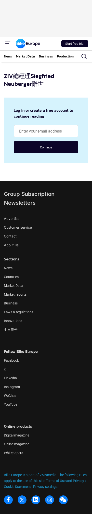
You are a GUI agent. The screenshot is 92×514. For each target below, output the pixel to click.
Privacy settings (45, 487)
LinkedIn (10, 378)
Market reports (15, 294)
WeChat (10, 396)
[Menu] (8, 43)
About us (11, 245)
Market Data (13, 286)
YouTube (10, 404)
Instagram (12, 387)
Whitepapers (13, 453)
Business (11, 303)
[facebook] (8, 499)
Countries (11, 277)
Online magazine (16, 444)
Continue (46, 147)
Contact (10, 236)
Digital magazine (16, 435)
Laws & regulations (18, 312)
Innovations (13, 321)
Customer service (18, 227)
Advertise (11, 218)
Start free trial (74, 43)
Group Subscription (29, 194)
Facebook (11, 360)
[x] (22, 499)
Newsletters (20, 203)
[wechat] (63, 499)
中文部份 (11, 330)
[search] (84, 56)
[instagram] (49, 499)
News (8, 268)
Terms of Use (56, 481)
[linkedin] (35, 499)
